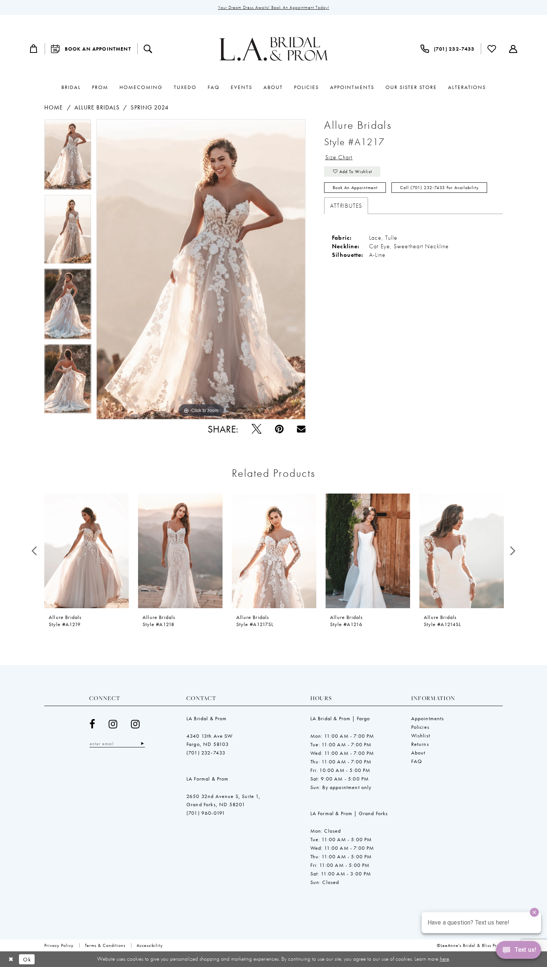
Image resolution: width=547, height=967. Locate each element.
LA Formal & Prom (207, 778)
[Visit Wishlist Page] (492, 48)
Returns (420, 744)
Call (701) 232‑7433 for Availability (439, 188)
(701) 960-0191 (205, 813)
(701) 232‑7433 (205, 752)
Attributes (346, 206)
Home (53, 107)
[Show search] (148, 48)
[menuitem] (34, 48)
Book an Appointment (355, 188)
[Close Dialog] (10, 959)
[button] (34, 48)
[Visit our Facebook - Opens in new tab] (92, 724)
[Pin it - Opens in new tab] (279, 429)
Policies (420, 727)
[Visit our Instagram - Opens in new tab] (113, 724)
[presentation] (86, 551)
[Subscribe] (142, 743)
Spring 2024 (150, 107)
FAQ (416, 761)
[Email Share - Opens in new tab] (301, 429)
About (418, 752)
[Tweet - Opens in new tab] (257, 429)
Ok (27, 959)
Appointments (427, 718)
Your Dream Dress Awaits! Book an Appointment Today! (273, 7)
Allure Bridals (96, 107)
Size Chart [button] (339, 157)
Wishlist (420, 735)
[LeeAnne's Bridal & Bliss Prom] (273, 49)
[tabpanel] (67, 157)
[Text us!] (518, 951)
